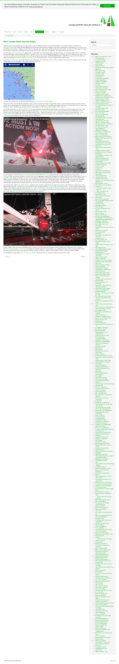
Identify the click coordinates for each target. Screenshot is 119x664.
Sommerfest (98, 376)
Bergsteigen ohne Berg (101, 221)
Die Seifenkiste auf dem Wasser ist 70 (104, 325)
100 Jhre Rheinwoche (100, 175)
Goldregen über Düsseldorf (102, 94)
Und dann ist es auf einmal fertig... (104, 260)
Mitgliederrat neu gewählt (101, 459)
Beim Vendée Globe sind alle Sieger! (19, 41)
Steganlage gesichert (100, 247)
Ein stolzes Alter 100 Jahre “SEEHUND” (102, 254)
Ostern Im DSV (99, 626)
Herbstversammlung (100, 315)
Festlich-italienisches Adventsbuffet (104, 463)
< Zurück (7, 256)
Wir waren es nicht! (100, 72)
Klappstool (98, 435)
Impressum (54, 32)
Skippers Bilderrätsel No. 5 (102, 554)
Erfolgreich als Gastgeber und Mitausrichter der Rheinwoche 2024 (104, 96)
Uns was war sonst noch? (101, 127)
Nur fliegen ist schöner (101, 329)
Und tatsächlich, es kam (101, 183)
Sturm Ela (97, 645)
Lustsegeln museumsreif (101, 327)
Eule (96, 462)
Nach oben (113, 660)
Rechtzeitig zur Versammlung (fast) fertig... (104, 358)
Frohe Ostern (98, 352)
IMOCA (11, 49)
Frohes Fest (98, 363)
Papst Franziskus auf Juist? (102, 272)
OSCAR (58, 107)
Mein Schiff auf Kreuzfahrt (102, 158)
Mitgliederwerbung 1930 (101, 648)
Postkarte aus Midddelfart (101, 78)
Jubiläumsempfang (100, 291)
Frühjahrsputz (98, 542)
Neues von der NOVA (100, 509)
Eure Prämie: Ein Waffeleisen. (102, 171)
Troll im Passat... (99, 582)
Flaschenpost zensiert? (101, 460)
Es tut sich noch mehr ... (101, 579)
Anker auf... (98, 382)
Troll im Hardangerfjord (101, 526)
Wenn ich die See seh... (101, 214)
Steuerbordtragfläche (8, 176)
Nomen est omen (99, 213)
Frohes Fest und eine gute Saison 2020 (103, 304)
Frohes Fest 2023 (99, 113)
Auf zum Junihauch (100, 614)
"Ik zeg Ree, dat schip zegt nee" (103, 484)
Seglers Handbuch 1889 (101, 651)
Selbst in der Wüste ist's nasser (103, 56)
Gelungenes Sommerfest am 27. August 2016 (103, 480)
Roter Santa (98, 197)
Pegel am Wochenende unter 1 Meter (103, 597)
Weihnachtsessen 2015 (101, 557)
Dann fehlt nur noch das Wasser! (103, 185)
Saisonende (98, 371)
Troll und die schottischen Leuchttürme (101, 398)
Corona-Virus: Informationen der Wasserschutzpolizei (103, 286)
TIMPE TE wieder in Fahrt (102, 100)
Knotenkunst (98, 401)
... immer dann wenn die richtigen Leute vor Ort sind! (103, 539)
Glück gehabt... (99, 349)
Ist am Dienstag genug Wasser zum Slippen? (104, 567)
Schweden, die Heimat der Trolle (103, 590)
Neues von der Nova (100, 595)
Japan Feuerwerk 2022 (101, 177)
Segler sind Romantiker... (101, 257)
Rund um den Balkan (100, 570)
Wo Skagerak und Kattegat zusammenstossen (102, 503)
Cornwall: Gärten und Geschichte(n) (104, 384)
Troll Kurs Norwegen (100, 531)
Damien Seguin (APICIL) (23, 185)
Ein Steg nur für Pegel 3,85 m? (103, 131)
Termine (26, 32)
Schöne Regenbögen (100, 80)
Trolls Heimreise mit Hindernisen (103, 578)
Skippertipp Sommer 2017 (101, 437)
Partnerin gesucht (99, 535)
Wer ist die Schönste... (101, 91)
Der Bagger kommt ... (100, 193)
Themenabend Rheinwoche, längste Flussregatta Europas (104, 456)
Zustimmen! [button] (107, 5)
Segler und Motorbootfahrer (102, 434)
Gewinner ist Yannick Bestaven (11, 249)
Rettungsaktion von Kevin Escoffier (28, 57)
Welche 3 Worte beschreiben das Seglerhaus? (103, 138)
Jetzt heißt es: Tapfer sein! (102, 421)
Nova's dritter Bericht (100, 501)
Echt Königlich (99, 202)
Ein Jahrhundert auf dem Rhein (103, 296)
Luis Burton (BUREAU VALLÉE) (24, 109)
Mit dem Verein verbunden (102, 199)
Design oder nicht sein (101, 319)
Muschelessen (99, 571)
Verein (14, 32)
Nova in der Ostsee (100, 589)
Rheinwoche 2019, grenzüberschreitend (100, 337)
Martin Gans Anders (100, 426)
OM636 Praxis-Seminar (101, 454)
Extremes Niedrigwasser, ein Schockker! (102, 368)
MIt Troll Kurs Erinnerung (101, 507)
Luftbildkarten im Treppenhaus (103, 269)
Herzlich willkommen (100, 628)
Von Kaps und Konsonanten (102, 388)
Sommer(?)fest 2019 (100, 323)
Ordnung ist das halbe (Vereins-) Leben (103, 148)
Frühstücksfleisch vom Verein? (103, 142)
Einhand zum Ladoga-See (101, 427)
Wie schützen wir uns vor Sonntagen (101, 224)
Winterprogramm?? (100, 252)
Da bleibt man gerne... (101, 92)
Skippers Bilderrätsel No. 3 (102, 559)
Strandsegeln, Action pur (101, 86)
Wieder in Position (100, 354)
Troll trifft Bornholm (100, 609)
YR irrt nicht (98, 510)
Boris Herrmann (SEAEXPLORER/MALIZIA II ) (35, 174)
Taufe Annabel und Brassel (102, 644)
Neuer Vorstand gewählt (101, 548)
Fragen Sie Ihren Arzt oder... (102, 335)
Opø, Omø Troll (99, 584)
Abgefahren (98, 69)
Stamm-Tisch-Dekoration (101, 135)
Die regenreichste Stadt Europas (103, 529)
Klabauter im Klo (99, 518)
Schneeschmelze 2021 (101, 240)
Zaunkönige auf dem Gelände (102, 288)
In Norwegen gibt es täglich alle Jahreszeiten (103, 520)
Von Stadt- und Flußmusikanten (103, 432)
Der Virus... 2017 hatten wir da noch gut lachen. (104, 293)
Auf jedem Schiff (99, 74)
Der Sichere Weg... (100, 75)
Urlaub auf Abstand (100, 271)
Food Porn (98, 169)
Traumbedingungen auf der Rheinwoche (102, 412)
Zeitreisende (98, 153)
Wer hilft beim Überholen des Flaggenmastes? (102, 630)
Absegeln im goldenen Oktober (103, 316)
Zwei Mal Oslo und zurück (102, 121)
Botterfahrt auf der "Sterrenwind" (103, 261)
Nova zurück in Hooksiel (101, 586)
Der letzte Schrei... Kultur (101, 125)
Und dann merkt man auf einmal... (104, 279)
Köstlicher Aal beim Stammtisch (103, 102)
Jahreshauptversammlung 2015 (103, 637)
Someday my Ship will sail (102, 523)
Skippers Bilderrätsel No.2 (102, 576)
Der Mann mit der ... (100, 204)
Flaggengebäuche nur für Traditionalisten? (101, 332)
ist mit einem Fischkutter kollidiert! (44, 101)
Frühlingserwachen (100, 418)
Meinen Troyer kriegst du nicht (103, 550)
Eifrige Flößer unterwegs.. (101, 250)
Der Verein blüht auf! (100, 346)
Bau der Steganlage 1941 (101, 282)
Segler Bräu (98, 146)
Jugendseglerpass (100, 128)
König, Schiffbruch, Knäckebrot (103, 163)
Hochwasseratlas (99, 238)
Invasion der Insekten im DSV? (103, 468)
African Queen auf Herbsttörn (102, 196)
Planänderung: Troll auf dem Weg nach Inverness (103, 405)
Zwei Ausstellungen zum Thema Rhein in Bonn (103, 477)
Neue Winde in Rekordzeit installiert (104, 67)
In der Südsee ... (99, 77)
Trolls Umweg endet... (100, 391)
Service (32, 32)
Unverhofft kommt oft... (101, 467)
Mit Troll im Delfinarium (101, 387)
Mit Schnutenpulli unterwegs (102, 265)
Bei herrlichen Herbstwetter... (102, 473)
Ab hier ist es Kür (99, 166)
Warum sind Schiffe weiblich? (102, 581)
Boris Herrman (23, 249)
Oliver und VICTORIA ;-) (101, 543)
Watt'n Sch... (98, 263)
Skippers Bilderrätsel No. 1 (102, 618)
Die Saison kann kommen (101, 103)
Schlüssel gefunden (100, 232)
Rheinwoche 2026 (99, 58)
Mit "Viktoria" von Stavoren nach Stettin (103, 633)
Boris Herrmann (14, 60)
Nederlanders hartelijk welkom (102, 274)
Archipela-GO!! (99, 161)
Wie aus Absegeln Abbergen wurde (104, 200)
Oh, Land (97, 85)
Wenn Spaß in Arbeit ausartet (102, 172)
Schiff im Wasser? (100, 415)
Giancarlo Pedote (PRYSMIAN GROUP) (58, 186)
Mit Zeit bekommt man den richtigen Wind (104, 489)
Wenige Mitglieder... (100, 116)
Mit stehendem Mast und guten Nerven (103, 445)
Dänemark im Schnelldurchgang (103, 485)
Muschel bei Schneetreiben (102, 111)
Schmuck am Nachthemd (101, 114)
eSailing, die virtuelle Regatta (102, 341)
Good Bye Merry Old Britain (102, 380)
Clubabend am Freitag (100, 420)
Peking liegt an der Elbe (101, 88)
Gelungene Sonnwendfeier (102, 448)
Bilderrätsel (98, 452)
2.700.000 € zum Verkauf (29, 252)
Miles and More (99, 207)
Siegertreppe (44, 50)
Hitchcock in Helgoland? (101, 438)
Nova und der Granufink (101, 593)
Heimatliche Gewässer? (101, 377)
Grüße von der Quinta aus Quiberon (104, 451)
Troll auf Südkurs (99, 525)
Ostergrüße (98, 283)
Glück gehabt (98, 64)
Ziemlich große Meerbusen (102, 160)
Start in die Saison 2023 (101, 133)
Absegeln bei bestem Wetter (102, 150)
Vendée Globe (9, 47)
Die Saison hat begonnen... (102, 351)
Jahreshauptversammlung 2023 (103, 144)
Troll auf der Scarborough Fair (102, 409)
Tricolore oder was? (100, 266)
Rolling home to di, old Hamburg (103, 482)
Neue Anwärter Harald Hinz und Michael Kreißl (103, 561)
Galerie (47, 32)
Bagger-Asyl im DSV (100, 61)
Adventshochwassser (100, 365)
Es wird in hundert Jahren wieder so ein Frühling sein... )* (104, 430)
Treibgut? (97, 465)
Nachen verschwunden (101, 625)
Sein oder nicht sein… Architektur (103, 124)
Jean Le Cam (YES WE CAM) (38, 188)
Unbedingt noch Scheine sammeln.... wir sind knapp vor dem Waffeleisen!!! (104, 180)
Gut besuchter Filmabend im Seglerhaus (102, 545)
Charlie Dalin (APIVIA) (16, 53)
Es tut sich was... (99, 592)
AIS (64, 107)
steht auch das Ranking (19, 191)
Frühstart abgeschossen (101, 622)
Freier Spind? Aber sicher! (102, 141)
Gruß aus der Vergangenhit (102, 290)
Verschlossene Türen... (101, 194)
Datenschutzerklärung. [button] (36, 6)
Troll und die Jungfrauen (101, 587)
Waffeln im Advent (100, 66)
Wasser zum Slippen (100, 640)
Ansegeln (97, 537)
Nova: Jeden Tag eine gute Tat (103, 499)
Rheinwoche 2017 (99, 449)
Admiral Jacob (99, 168)
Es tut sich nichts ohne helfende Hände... (103, 574)
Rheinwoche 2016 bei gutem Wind (103, 534)
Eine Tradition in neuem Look (102, 642)
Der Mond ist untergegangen (102, 216)
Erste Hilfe (98, 233)
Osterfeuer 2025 (99, 63)
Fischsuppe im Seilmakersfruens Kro (103, 513)
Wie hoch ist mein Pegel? (101, 532)
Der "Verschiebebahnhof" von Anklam (102, 209)
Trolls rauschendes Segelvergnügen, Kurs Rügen (104, 606)
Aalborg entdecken (100, 83)
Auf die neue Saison (100, 59)
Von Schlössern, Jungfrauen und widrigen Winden (103, 156)
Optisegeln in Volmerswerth (102, 340)
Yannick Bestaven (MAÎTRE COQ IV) (48, 111)
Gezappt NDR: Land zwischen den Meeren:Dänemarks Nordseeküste (104, 218)
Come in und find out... (101, 390)
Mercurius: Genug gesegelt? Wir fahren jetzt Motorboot (103, 516)
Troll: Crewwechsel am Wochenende (104, 603)
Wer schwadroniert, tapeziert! (102, 362)
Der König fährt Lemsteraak (102, 492)
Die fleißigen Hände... (100, 310)
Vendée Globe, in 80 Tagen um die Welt (104, 245)
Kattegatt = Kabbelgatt (101, 81)
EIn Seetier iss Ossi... (101, 442)
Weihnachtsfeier (99, 639)
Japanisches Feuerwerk (101, 130)
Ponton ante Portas (100, 416)
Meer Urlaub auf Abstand (101, 268)
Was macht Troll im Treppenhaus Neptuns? (103, 395)
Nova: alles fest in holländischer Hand (103, 494)
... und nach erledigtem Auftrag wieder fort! (103, 188)
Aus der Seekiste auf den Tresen (103, 355)
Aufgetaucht (98, 186)
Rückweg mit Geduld (100, 205)
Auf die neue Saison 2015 (101, 620)
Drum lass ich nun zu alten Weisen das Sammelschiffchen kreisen (104, 307)
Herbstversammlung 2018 (101, 366)
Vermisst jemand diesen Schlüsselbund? (101, 373)
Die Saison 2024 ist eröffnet (102, 99)
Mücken (97, 474)
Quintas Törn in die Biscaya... (102, 402)
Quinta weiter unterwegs (101, 379)
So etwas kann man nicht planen (103, 152)
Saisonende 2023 (99, 119)
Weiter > (83, 256)
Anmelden (61, 32)
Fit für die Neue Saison (101, 623)
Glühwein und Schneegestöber (103, 424)
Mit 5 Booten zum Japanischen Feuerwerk (103, 616)
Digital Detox (98, 174)
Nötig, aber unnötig (100, 70)
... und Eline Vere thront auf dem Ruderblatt (103, 497)
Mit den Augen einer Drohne (102, 443)
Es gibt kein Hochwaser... (101, 423)
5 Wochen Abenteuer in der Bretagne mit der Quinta (102, 600)
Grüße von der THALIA (101, 604)
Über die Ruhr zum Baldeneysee (103, 410)
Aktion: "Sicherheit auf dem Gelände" (102, 276)
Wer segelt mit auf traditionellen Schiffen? (103, 312)
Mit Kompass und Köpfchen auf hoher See (103, 235)
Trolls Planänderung (100, 612)
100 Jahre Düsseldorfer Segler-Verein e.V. (103, 298)
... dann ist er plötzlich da (101, 191)
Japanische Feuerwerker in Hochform (102, 343)
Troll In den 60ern (99, 528)
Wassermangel (99, 385)
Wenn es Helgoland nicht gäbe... (103, 89)
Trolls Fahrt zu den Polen (101, 611)
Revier (20, 32)
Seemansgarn (98, 440)
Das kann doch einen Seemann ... (104, 136)
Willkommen (8, 32)
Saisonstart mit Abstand (101, 230)
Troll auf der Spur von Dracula (102, 407)
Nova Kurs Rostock (100, 506)
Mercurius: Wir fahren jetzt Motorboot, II (102, 470)
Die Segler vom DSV (100, 647)
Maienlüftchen (98, 348)
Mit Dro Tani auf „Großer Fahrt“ (103, 318)
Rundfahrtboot (98, 321)
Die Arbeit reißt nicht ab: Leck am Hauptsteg (103, 564)
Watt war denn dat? (100, 330)
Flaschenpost (39, 32)
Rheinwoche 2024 (99, 110)
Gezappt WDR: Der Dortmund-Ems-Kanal (104, 228)
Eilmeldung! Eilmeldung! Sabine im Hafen (104, 301)
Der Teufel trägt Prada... (101, 393)
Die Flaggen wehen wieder (102, 222)
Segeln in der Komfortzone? (102, 122)
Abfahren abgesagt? (100, 258)
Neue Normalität (99, 280)
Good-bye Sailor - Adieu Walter (103, 360)
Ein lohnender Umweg (100, 164)
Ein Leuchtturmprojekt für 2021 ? (103, 249)
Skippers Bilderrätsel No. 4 (102, 556)
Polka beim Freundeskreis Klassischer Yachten (102, 552)
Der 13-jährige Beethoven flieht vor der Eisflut (104, 105)
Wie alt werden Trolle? (100, 211)
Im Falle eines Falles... (101, 487)
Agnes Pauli (98, 650)
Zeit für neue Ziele (100, 636)
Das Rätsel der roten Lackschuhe (103, 117)
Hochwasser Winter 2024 (101, 108)
